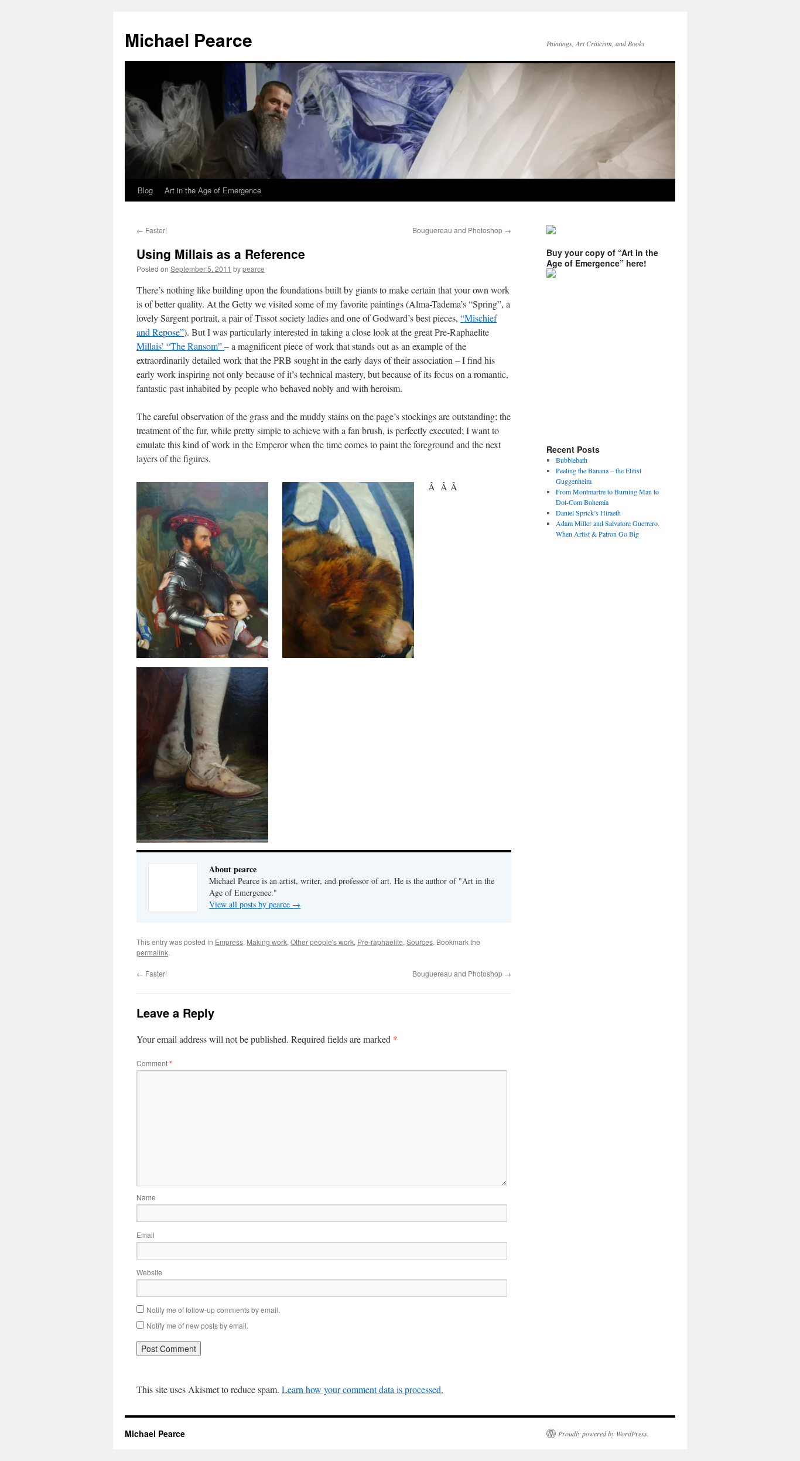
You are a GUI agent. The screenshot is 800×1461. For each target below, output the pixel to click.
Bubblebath (571, 460)
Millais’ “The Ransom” (180, 346)
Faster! (151, 230)
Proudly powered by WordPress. (603, 1433)
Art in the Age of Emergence (213, 190)
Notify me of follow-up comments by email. (213, 1310)
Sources (419, 942)
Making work (267, 942)
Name (146, 1197)
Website (149, 1272)
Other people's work (322, 942)
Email (145, 1235)
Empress (229, 942)
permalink (152, 952)
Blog (145, 190)
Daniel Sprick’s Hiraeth (588, 512)
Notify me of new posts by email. (197, 1325)
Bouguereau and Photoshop (461, 230)
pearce (253, 269)
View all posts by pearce (254, 904)
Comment (154, 1063)
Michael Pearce (188, 39)
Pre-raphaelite (380, 942)
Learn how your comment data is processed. (362, 1389)
